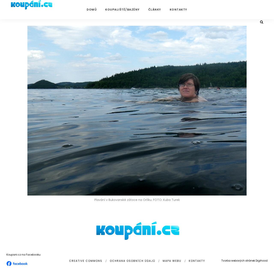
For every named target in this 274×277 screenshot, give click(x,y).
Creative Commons (85, 261)
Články (154, 10)
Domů (92, 10)
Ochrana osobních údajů (132, 261)
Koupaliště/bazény (122, 10)
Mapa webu (172, 261)
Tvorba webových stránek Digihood (244, 260)
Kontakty (178, 10)
